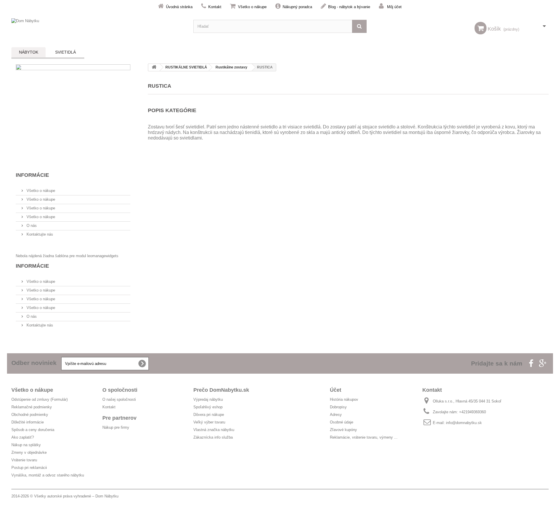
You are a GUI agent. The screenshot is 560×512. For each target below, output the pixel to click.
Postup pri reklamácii (29, 467)
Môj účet (394, 7)
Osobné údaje (341, 422)
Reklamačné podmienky (31, 407)
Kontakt (214, 7)
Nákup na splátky (26, 445)
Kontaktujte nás (39, 234)
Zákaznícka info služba (213, 437)
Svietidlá (65, 52)
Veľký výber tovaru (209, 422)
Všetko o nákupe (252, 7)
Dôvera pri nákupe (208, 414)
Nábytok (28, 52)
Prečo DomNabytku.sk (221, 390)
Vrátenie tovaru (24, 460)
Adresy (336, 414)
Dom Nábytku (106, 496)
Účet (335, 390)
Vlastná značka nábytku (213, 430)
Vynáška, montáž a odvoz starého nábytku (47, 475)
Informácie (32, 175)
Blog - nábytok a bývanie (349, 7)
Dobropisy (338, 407)
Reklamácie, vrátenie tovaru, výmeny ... (364, 437)
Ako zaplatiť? (22, 437)
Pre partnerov (119, 418)
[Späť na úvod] (154, 67)
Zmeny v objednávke (29, 452)
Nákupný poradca (297, 7)
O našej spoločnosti (119, 399)
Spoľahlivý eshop (208, 407)
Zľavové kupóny (343, 430)
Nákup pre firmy (115, 427)
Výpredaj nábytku (208, 399)
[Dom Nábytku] (98, 26)
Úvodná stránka (179, 7)
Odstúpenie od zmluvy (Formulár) (39, 399)
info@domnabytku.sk (464, 423)
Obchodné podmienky (29, 414)
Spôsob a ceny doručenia (32, 430)
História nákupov (344, 399)
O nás (31, 225)
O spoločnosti (119, 390)
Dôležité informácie (27, 422)
